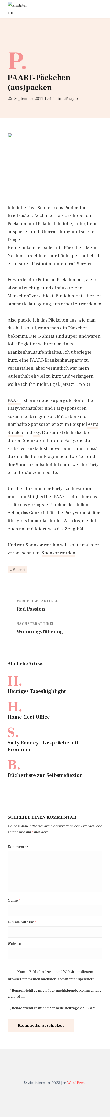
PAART (14, 400)
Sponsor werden (58, 553)
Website (14, 944)
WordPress (76, 1082)
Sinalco (15, 432)
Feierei (19, 569)
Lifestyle (70, 98)
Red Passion (31, 609)
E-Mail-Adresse (22, 922)
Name (14, 900)
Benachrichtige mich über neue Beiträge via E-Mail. (54, 1008)
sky (36, 432)
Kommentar (19, 847)
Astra (92, 424)
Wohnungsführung (40, 631)
